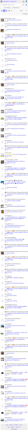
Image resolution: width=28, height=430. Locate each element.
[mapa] (11, 11)
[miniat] (4, 11)
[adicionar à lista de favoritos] (5, 20)
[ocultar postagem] (8, 21)
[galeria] (9, 11)
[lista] (2, 11)
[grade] (6, 11)
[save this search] (26, 5)
